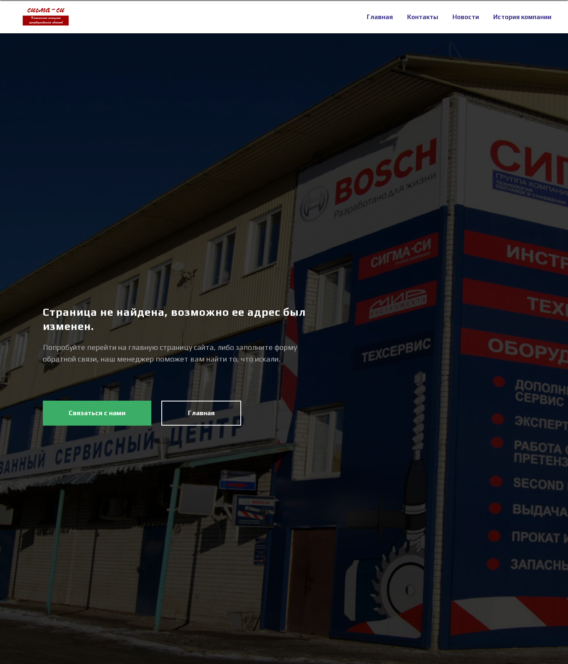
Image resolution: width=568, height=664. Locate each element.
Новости (465, 16)
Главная (380, 16)
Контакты (422, 16)
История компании (522, 16)
